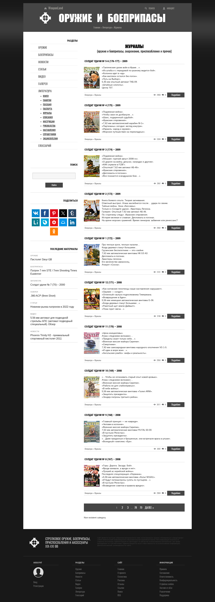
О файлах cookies (167, 584)
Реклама (121, 580)
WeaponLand (55, 8)
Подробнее (175, 94)
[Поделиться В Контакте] (36, 213)
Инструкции (49, 121)
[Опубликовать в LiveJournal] (45, 222)
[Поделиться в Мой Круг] (54, 222)
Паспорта (47, 108)
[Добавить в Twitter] (63, 213)
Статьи (42, 69)
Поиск (152, 8)
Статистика (122, 576)
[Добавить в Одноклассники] (54, 231)
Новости (43, 62)
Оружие (42, 47)
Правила (163, 569)
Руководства (49, 125)
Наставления (49, 130)
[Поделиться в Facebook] (45, 213)
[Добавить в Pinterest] (54, 213)
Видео (42, 76)
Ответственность (166, 576)
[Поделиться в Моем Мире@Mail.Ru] (63, 222)
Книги (46, 96)
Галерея (43, 84)
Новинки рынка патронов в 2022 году (52, 306)
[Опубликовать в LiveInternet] (36, 222)
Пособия (47, 104)
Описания (48, 117)
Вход (35, 582)
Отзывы (121, 584)
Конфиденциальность (168, 580)
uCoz (170, 587)
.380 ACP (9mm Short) (42, 295)
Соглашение (165, 572)
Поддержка (164, 595)
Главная (121, 569)
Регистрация (38, 586)
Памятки (47, 100)
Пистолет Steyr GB (41, 259)
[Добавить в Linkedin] (72, 222)
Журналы (47, 113)
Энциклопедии (50, 138)
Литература (45, 91)
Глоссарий (44, 146)
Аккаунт (170, 8)
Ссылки (121, 587)
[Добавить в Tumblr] (72, 213)
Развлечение (165, 591)
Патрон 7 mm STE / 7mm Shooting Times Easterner (53, 272)
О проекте (122, 572)
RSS (119, 595)
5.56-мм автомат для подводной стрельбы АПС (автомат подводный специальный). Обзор (51, 321)
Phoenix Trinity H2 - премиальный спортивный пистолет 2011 (49, 337)
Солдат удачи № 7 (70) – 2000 (47, 284)
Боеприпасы (45, 55)
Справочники (49, 134)
